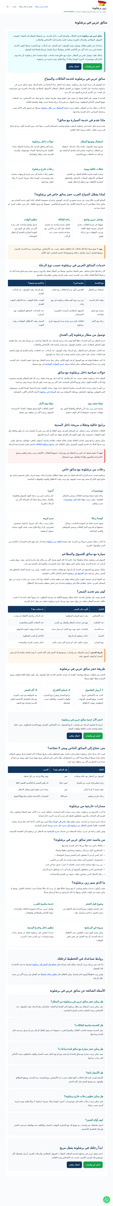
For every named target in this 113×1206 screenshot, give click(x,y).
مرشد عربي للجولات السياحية (57, 364)
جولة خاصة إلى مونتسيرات (74, 499)
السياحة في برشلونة (47, 392)
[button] (106, 1199)
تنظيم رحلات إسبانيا (49, 974)
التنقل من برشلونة (54, 542)
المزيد (14, 6)
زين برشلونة (99, 8)
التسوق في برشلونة (75, 573)
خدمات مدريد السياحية (56, 831)
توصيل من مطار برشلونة (25, 6)
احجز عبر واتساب (92, 66)
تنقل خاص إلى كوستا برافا (59, 822)
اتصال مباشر (74, 66)
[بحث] (7, 7)
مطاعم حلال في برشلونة (76, 583)
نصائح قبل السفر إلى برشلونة (44, 964)
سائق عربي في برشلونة (41, 6)
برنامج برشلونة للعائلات (45, 444)
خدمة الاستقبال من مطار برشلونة (55, 108)
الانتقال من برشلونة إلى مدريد (74, 825)
